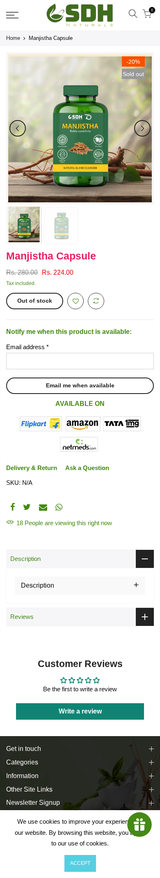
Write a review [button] (80, 711)
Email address (27, 346)
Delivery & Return (31, 467)
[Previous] (17, 128)
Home (13, 38)
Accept (80, 863)
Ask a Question (87, 467)
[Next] (142, 128)
